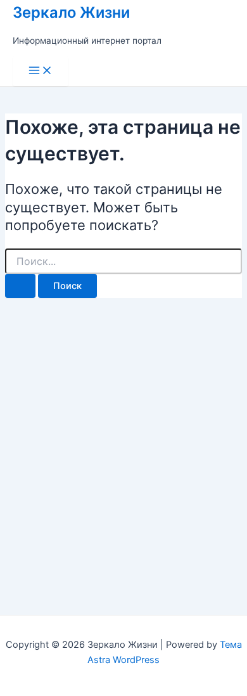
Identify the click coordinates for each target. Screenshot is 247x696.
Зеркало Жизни (71, 12)
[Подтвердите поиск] (20, 286)
